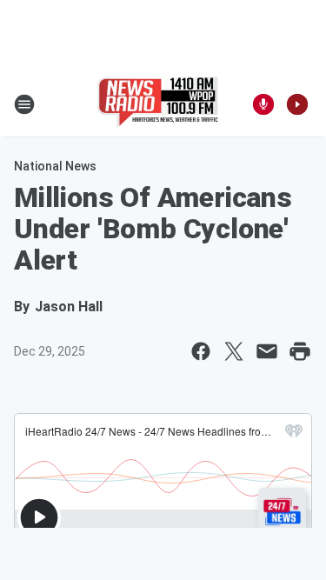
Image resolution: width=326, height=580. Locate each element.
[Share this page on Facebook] (201, 351)
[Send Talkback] (263, 104)
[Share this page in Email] (267, 351)
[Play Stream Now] (297, 104)
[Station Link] (157, 104)
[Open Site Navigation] (24, 104)
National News (55, 166)
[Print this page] (300, 351)
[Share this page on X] (234, 351)
